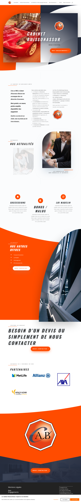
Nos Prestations (52, 2)
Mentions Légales (14, 487)
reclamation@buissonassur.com (66, 493)
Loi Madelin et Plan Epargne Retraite (39, 2)
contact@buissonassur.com (65, 492)
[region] (40, 498)
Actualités (16, 2)
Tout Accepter (75, 499)
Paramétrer (56, 499)
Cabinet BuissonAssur (24, 2)
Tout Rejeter (65, 499)
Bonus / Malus (40, 209)
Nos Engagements (60, 50)
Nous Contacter (66, 2)
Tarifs (60, 2)
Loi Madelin (63, 202)
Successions (17, 202)
